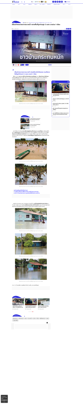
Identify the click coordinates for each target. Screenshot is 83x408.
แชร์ (65, 28)
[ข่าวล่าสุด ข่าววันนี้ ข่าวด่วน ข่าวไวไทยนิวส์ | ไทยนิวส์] (16, 1)
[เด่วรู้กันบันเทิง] (36, 2)
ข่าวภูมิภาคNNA (15, 320)
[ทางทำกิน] (40, 2)
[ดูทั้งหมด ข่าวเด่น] (68, 81)
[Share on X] (68, 28)
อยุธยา (47, 318)
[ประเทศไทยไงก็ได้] (46, 2)
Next (49, 297)
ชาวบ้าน (34, 318)
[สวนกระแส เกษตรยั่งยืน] (44, 2)
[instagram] (60, 2)
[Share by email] (70, 28)
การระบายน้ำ (30, 318)
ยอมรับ (4, 400)
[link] (31, 120)
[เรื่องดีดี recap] (34, 2)
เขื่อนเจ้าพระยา (15, 318)
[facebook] (53, 2)
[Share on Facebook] (67, 28)
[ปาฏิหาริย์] (42, 2)
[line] (62, 2)
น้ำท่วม (38, 318)
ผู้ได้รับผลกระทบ (42, 318)
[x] (55, 2)
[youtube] (57, 2)
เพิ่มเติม (2, 398)
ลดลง (26, 318)
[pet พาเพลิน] (38, 2)
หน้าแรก (25, 22)
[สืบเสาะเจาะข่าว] (32, 2)
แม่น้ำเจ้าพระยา (21, 318)
